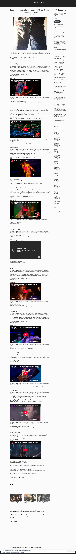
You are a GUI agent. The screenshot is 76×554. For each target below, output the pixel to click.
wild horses (42, 511)
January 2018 (56, 167)
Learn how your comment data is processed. (33, 547)
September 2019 (57, 145)
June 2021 (56, 128)
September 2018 (57, 157)
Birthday (59, 58)
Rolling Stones (31, 510)
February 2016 (56, 194)
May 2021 (55, 129)
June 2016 (56, 190)
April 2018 (56, 163)
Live (15, 511)
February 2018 (56, 166)
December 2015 (57, 197)
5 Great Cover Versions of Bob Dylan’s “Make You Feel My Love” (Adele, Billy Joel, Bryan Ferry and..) (29, 502)
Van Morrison (38, 5)
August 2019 (56, 146)
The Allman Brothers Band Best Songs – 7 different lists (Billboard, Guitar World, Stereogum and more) (19, 516)
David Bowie (60, 66)
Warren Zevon (56, 82)
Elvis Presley (61, 67)
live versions (64, 73)
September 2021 (57, 126)
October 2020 (56, 138)
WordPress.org (57, 211)
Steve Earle (58, 76)
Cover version (63, 65)
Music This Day (26, 5)
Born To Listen (38, 2)
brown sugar (41, 510)
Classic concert (56, 63)
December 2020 (57, 135)
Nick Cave (59, 74)
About (60, 5)
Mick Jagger (21, 510)
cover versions (56, 66)
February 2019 (56, 152)
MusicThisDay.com (16, 475)
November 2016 (57, 184)
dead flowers (46, 510)
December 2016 (57, 182)
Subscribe (57, 21)
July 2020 (55, 141)
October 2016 (56, 185)
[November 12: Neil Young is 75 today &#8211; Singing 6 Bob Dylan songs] (43, 497)
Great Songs (62, 70)
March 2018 (56, 164)
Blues (63, 58)
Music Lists (20, 5)
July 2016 (55, 188)
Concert (61, 63)
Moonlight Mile (19, 511)
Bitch (38, 510)
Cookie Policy (22, 552)
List (59, 73)
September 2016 (57, 186)
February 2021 (56, 133)
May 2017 (55, 176)
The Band (61, 76)
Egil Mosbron (35, 14)
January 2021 (56, 134)
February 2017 (56, 180)
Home (16, 5)
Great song (58, 70)
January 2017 (56, 181)
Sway (39, 511)
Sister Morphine (30, 511)
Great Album (59, 69)
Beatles (58, 56)
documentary (56, 67)
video (60, 81)
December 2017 (57, 168)
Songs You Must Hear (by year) (47, 5)
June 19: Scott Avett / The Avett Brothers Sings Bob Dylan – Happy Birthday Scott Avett (60, 98)
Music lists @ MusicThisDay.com (18, 477)
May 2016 (55, 191)
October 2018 (56, 156)
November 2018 (57, 155)
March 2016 (56, 193)
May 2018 (55, 162)
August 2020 (56, 140)
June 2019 (56, 149)
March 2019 (56, 151)
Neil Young (56, 74)
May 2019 (55, 150)
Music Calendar (25, 510)
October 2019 (56, 144)
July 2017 (55, 174)
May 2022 (55, 125)
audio (55, 56)
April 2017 (56, 178)
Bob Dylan (32, 5)
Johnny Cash (63, 71)
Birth (55, 58)
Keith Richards (15, 510)
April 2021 (56, 131)
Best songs (62, 56)
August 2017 (56, 173)
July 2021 (55, 127)
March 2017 (56, 179)
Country (59, 65)
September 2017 (57, 172)
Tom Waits (55, 5)
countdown (56, 65)
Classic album (61, 62)
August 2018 (56, 158)
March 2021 (56, 132)
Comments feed (57, 209)
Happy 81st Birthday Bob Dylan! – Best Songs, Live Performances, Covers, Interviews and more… (60, 87)
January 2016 (56, 196)
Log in (55, 207)
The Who (62, 77)
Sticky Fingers (35, 511)
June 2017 (56, 175)
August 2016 (56, 187)
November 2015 (57, 198)
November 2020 (57, 137)
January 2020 (56, 143)
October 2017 (56, 170)
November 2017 (57, 169)
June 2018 (56, 161)
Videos (64, 81)
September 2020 (57, 139)
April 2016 (56, 192)
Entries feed (56, 208)
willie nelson (60, 82)
